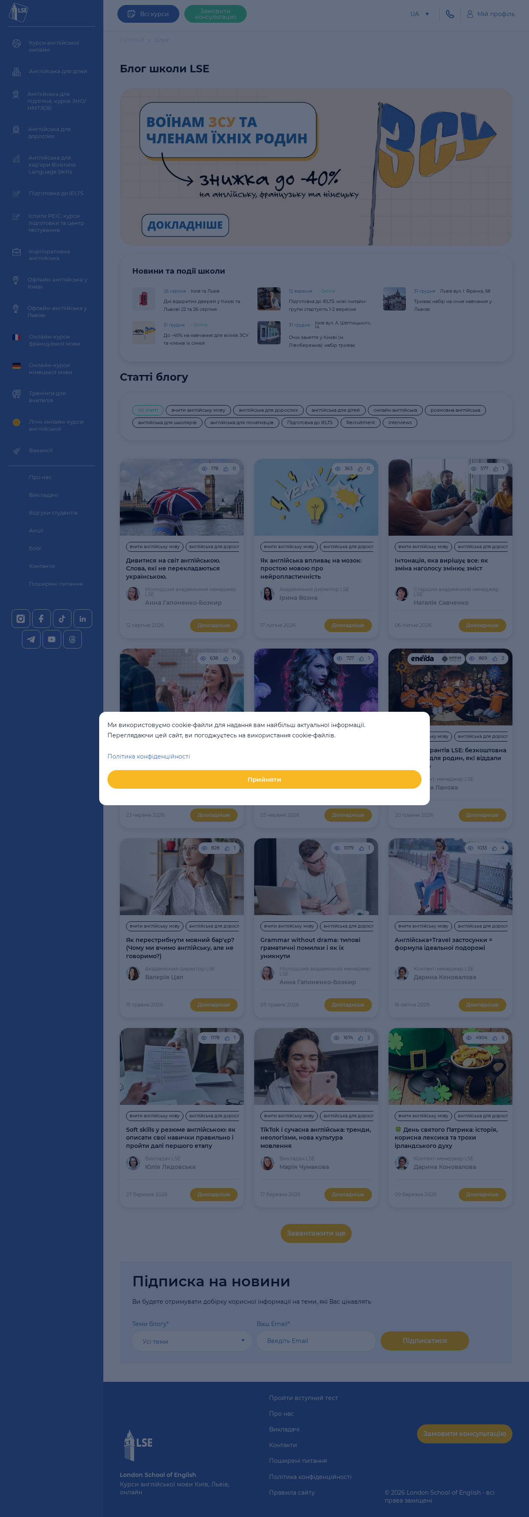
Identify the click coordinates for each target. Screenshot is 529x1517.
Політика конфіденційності (148, 756)
